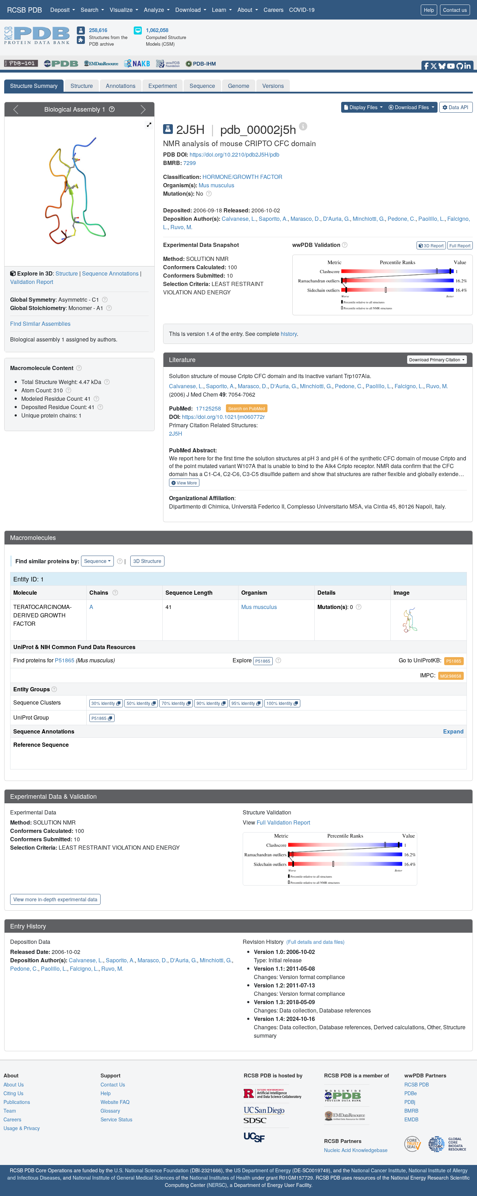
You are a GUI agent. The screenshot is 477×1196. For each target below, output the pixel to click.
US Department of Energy (262, 1170)
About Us (13, 1084)
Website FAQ (115, 1101)
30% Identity (103, 703)
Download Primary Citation (435, 359)
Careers (274, 10)
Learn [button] (220, 10)
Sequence (202, 86)
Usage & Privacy (21, 1127)
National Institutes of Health (220, 1177)
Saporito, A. (273, 219)
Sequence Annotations (110, 273)
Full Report (459, 245)
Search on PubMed (246, 408)
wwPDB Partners (425, 1075)
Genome (238, 86)
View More (186, 483)
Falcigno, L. (409, 386)
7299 (189, 163)
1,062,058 (157, 30)
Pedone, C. (402, 219)
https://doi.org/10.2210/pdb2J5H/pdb (234, 154)
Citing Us (13, 1093)
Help (429, 9)
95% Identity (243, 703)
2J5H (175, 433)
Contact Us (113, 1084)
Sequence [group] (95, 560)
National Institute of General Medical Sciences (123, 1177)
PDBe (410, 1093)
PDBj (409, 1101)
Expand (453, 731)
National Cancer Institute (378, 1170)
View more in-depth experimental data (55, 899)
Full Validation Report (283, 822)
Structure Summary (34, 86)
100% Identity (279, 703)
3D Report (433, 245)
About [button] (245, 10)
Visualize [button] (122, 10)
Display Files (363, 107)
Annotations (120, 86)
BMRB (411, 1110)
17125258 (208, 408)
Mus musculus (216, 185)
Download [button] (188, 10)
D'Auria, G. (336, 219)
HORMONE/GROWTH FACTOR (242, 177)
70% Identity (173, 703)
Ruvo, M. (181, 227)
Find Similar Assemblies (40, 323)
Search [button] (90, 10)
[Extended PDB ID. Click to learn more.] (303, 126)
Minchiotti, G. (369, 219)
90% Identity (208, 703)
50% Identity (138, 703)
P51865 (64, 660)
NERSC (216, 1184)
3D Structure (147, 560)
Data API (458, 107)
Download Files (412, 107)
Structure (82, 86)
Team (9, 1110)
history (289, 334)
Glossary (110, 1110)
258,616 (98, 30)
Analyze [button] (155, 10)
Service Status (116, 1119)
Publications (16, 1101)
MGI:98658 (450, 676)
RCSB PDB (24, 10)
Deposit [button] (60, 10)
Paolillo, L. (431, 219)
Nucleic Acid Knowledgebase (356, 1149)
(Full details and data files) (315, 941)
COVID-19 (302, 10)
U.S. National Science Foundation (151, 1170)
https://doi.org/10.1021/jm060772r (223, 417)
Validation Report (31, 282)
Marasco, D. (305, 219)
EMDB (411, 1119)
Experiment (162, 86)
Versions (273, 86)
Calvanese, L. (239, 219)
